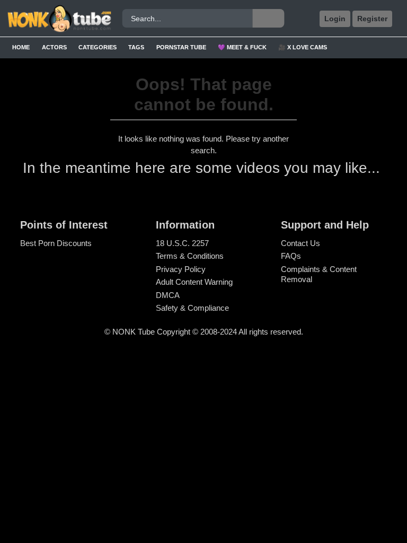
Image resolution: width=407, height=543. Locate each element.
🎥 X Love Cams (302, 47)
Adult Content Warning (194, 281)
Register (372, 18)
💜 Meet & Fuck (242, 47)
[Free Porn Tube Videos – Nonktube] (55, 19)
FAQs (291, 255)
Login (335, 18)
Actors (54, 47)
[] (268, 18)
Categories (97, 47)
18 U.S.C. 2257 (182, 243)
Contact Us (300, 243)
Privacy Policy (181, 269)
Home (21, 47)
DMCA (168, 295)
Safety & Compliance (192, 307)
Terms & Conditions (190, 255)
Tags (136, 47)
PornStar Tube (181, 47)
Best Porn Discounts (56, 243)
